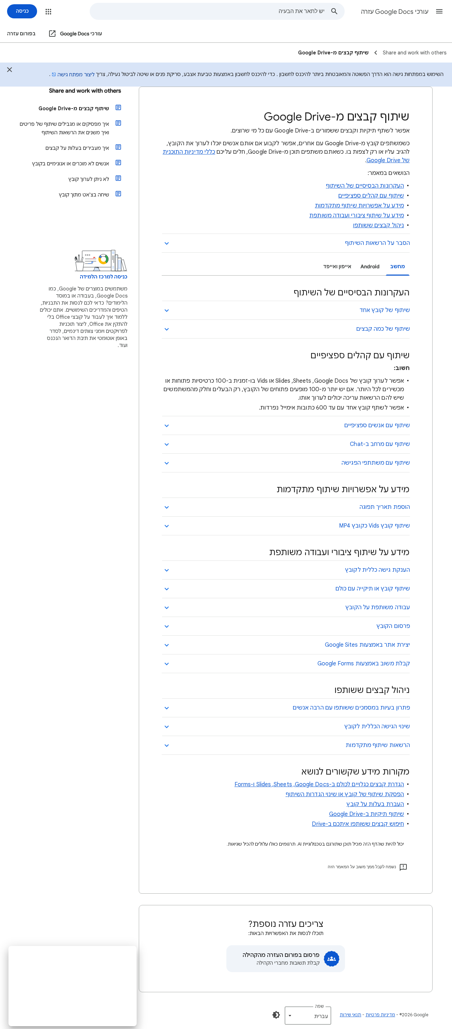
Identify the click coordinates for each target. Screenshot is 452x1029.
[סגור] (9, 70)
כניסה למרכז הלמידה (103, 277)
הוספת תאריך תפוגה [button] (384, 507)
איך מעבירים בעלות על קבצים (77, 148)
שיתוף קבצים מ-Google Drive (73, 108)
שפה (319, 1006)
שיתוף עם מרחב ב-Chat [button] (380, 444)
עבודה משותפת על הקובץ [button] (377, 607)
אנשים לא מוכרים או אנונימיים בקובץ (70, 163)
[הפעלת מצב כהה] (276, 1014)
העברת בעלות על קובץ (375, 804)
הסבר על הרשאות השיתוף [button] (377, 243)
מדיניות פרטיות (380, 1014)
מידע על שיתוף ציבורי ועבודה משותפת (356, 215)
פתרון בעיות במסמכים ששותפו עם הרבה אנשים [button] (351, 707)
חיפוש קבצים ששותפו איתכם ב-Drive (358, 824)
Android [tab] (370, 267)
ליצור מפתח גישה (76, 74)
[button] (439, 11)
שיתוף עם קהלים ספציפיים (371, 195)
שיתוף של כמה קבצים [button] (383, 329)
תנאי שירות (350, 1014)
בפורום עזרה (21, 34)
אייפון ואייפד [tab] (337, 267)
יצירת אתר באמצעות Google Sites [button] (367, 644)
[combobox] (207, 11)
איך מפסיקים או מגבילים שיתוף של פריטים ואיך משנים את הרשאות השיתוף (64, 128)
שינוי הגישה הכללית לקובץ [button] (377, 726)
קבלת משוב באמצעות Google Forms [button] (363, 663)
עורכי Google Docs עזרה (394, 12)
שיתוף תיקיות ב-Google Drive (366, 814)
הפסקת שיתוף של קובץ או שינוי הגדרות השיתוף (345, 794)
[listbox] (308, 1015)
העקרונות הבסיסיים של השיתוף (365, 185)
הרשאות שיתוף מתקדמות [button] (378, 745)
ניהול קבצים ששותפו (378, 225)
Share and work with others (85, 90)
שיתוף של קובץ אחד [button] (384, 310)
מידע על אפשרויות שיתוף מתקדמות (359, 205)
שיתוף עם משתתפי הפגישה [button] (375, 462)
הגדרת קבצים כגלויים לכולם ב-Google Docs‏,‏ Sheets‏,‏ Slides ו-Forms (319, 784)
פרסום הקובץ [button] (393, 626)
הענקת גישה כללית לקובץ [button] (377, 570)
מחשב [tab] (397, 267)
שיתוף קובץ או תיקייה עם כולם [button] (372, 588)
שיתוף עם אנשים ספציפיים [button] (377, 425)
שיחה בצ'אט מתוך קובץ (84, 195)
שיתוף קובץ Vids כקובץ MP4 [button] (374, 525)
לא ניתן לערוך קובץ (89, 179)
